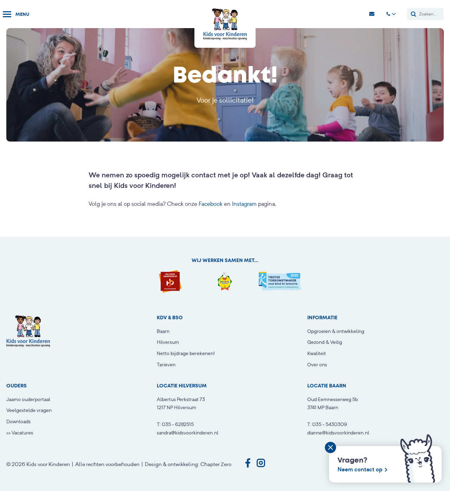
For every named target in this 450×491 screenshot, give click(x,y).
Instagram (244, 203)
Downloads (18, 421)
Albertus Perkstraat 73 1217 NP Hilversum (181, 403)
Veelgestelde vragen (29, 410)
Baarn (163, 331)
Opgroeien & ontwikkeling (335, 331)
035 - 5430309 (329, 424)
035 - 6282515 (178, 424)
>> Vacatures (19, 433)
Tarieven (166, 364)
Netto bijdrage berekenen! (186, 353)
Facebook (211, 203)
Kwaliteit (316, 353)
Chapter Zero (215, 464)
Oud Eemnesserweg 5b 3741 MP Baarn (332, 403)
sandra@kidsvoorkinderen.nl (187, 433)
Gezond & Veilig (324, 342)
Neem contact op (360, 469)
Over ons (317, 364)
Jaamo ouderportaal (28, 399)
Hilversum (168, 342)
